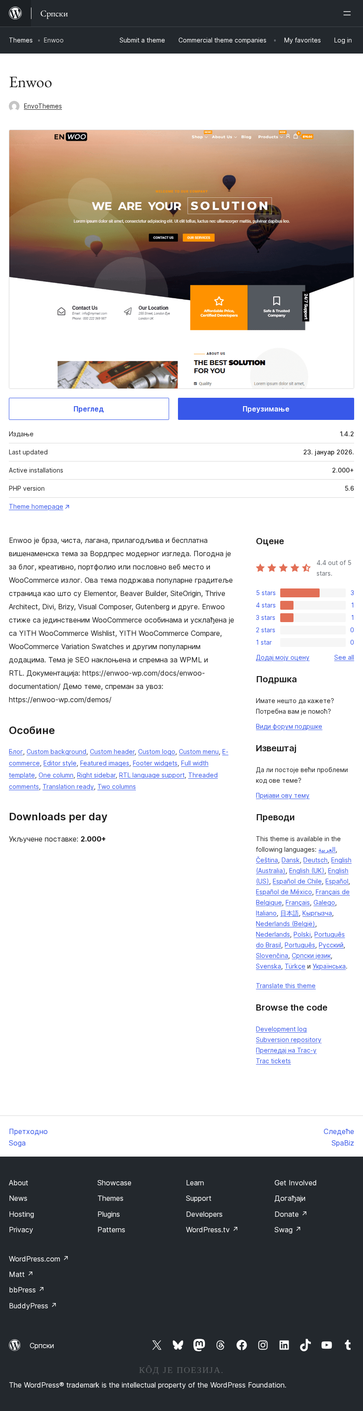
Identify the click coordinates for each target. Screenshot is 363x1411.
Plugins (108, 1214)
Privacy (21, 1229)
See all (344, 657)
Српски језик (311, 955)
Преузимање (266, 408)
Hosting (21, 1214)
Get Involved (295, 1182)
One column (56, 775)
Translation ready (68, 786)
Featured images (104, 763)
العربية (327, 849)
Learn (195, 1182)
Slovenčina (272, 955)
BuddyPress (33, 1305)
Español (336, 881)
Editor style (60, 763)
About (18, 1182)
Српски (42, 1345)
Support (199, 1198)
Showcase (114, 1182)
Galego (324, 902)
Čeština (267, 860)
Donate (291, 1214)
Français (298, 902)
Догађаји (289, 1198)
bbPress (27, 1289)
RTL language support (152, 775)
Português (300, 945)
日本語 (289, 913)
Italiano (266, 913)
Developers (204, 1214)
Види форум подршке (289, 726)
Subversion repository (288, 1039)
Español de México (284, 892)
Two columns (116, 786)
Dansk (291, 860)
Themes (21, 40)
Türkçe (295, 966)
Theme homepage (36, 506)
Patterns (111, 1229)
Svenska (268, 966)
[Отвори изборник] (349, 13)
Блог (16, 751)
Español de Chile (297, 881)
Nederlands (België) (285, 923)
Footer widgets (155, 763)
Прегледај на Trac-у (286, 1050)
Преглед (88, 408)
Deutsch (315, 860)
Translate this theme (286, 985)
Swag (287, 1229)
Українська (329, 966)
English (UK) (306, 870)
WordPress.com (39, 1258)
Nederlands (273, 934)
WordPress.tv (212, 1229)
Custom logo (156, 751)
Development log (281, 1029)
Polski (302, 934)
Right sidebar (96, 775)
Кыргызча (317, 913)
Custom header (112, 751)
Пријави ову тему (282, 795)
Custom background (56, 751)
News (18, 1198)
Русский (331, 945)
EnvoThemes (43, 106)
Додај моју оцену (282, 657)
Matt (21, 1274)
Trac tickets (273, 1061)
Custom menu (199, 751)
